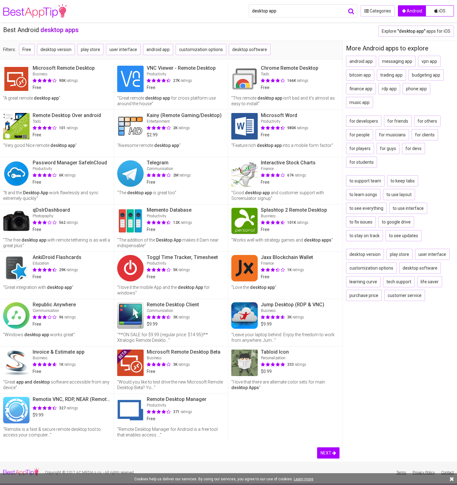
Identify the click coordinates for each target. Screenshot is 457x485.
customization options (201, 49)
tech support (398, 281)
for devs (413, 148)
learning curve (363, 281)
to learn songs (363, 194)
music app (359, 102)
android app (158, 49)
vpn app (429, 61)
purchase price (363, 295)
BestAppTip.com (35, 11)
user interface (123, 49)
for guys (388, 148)
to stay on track (364, 235)
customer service (405, 295)
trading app (391, 75)
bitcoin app (360, 75)
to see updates (403, 235)
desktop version (56, 49)
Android (414, 10)
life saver (430, 281)
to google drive (396, 221)
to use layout (399, 194)
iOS (441, 10)
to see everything (366, 208)
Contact (447, 472)
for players (360, 148)
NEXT (326, 452)
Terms (401, 472)
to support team (365, 180)
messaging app (397, 61)
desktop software (249, 49)
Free (26, 49)
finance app (360, 88)
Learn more (303, 479)
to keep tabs (402, 180)
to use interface (408, 208)
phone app (416, 88)
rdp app (389, 88)
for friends (397, 121)
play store (90, 49)
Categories (380, 10)
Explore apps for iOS (416, 31)
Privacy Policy (424, 472)
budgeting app (426, 75)
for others (427, 121)
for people (359, 134)
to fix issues (360, 221)
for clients (425, 134)
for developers (363, 121)
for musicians (392, 134)
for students (361, 162)
